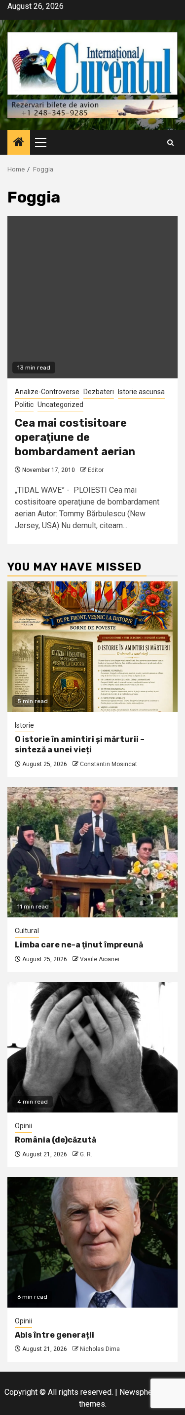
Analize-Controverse (47, 392)
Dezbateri (98, 392)
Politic (24, 404)
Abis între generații (54, 1335)
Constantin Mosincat (108, 764)
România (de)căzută (55, 1140)
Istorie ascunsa (141, 392)
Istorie (24, 725)
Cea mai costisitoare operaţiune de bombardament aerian (75, 437)
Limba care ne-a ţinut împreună (79, 944)
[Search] (170, 142)
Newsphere (139, 1392)
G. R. (86, 1154)
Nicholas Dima (100, 1349)
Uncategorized (60, 404)
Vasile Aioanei (99, 959)
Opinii (23, 1126)
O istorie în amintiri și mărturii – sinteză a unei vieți (80, 744)
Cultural (27, 931)
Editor (96, 470)
